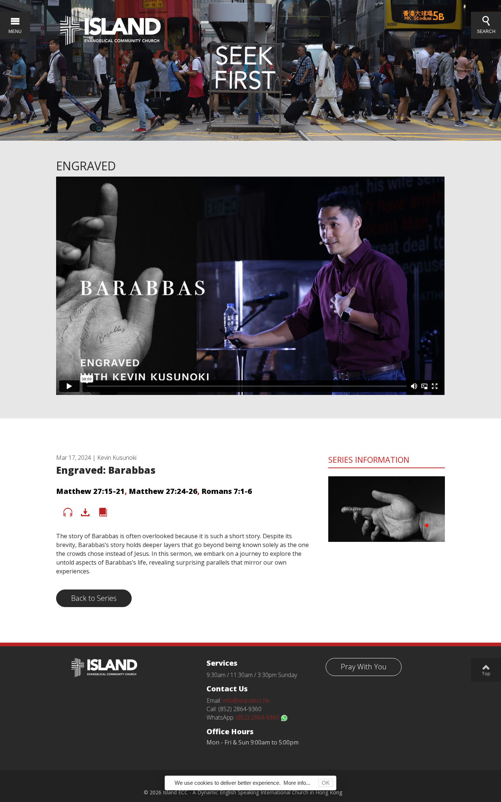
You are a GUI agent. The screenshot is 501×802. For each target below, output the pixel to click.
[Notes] (103, 512)
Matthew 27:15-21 (90, 491)
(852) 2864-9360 (258, 717)
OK (326, 783)
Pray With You (364, 667)
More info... (297, 783)
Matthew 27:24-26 (163, 491)
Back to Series (94, 598)
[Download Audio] (85, 512)
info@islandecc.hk (246, 700)
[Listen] (67, 512)
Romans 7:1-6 (226, 491)
